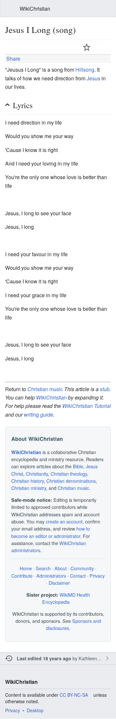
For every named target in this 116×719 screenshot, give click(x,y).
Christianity (37, 473)
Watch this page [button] (87, 47)
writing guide (38, 414)
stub (105, 389)
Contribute (22, 575)
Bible (78, 466)
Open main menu (9, 9)
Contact (78, 575)
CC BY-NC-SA (74, 695)
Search (107, 9)
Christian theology (69, 473)
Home (26, 568)
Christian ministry (28, 487)
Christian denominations (71, 480)
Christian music (45, 389)
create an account (64, 521)
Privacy (97, 575)
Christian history (27, 480)
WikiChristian (51, 397)
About (60, 568)
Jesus (93, 78)
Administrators (51, 575)
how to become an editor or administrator (50, 532)
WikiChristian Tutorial (86, 406)
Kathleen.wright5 (96, 658)
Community (82, 568)
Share (12, 58)
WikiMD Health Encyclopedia (66, 598)
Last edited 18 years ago (44, 658)
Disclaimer (59, 582)
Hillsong (84, 69)
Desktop (35, 710)
